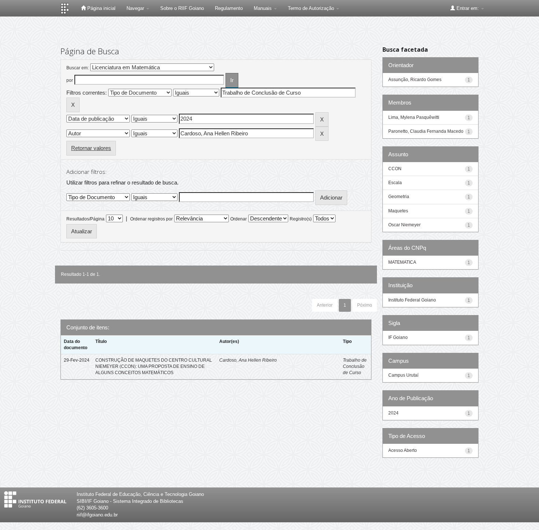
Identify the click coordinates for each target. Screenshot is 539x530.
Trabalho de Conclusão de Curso (355, 366)
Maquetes (398, 210)
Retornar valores (91, 148)
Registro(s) (301, 219)
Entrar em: (467, 8)
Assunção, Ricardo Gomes (414, 79)
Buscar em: (77, 67)
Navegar (136, 8)
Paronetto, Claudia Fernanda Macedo (425, 131)
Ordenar (238, 219)
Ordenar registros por (151, 219)
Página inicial (100, 8)
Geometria (398, 196)
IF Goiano (398, 337)
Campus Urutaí (403, 375)
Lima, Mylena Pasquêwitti (413, 117)
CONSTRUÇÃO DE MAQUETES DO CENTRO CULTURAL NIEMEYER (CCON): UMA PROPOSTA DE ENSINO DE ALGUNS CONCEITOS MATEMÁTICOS (153, 366)
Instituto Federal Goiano (412, 300)
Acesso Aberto (402, 450)
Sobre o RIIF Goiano (182, 8)
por (69, 80)
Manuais (263, 8)
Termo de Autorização (312, 8)
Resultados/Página (85, 219)
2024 (393, 413)
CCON (395, 168)
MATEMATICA (402, 262)
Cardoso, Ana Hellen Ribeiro (248, 360)
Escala (395, 182)
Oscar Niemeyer (404, 224)
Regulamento (229, 8)
